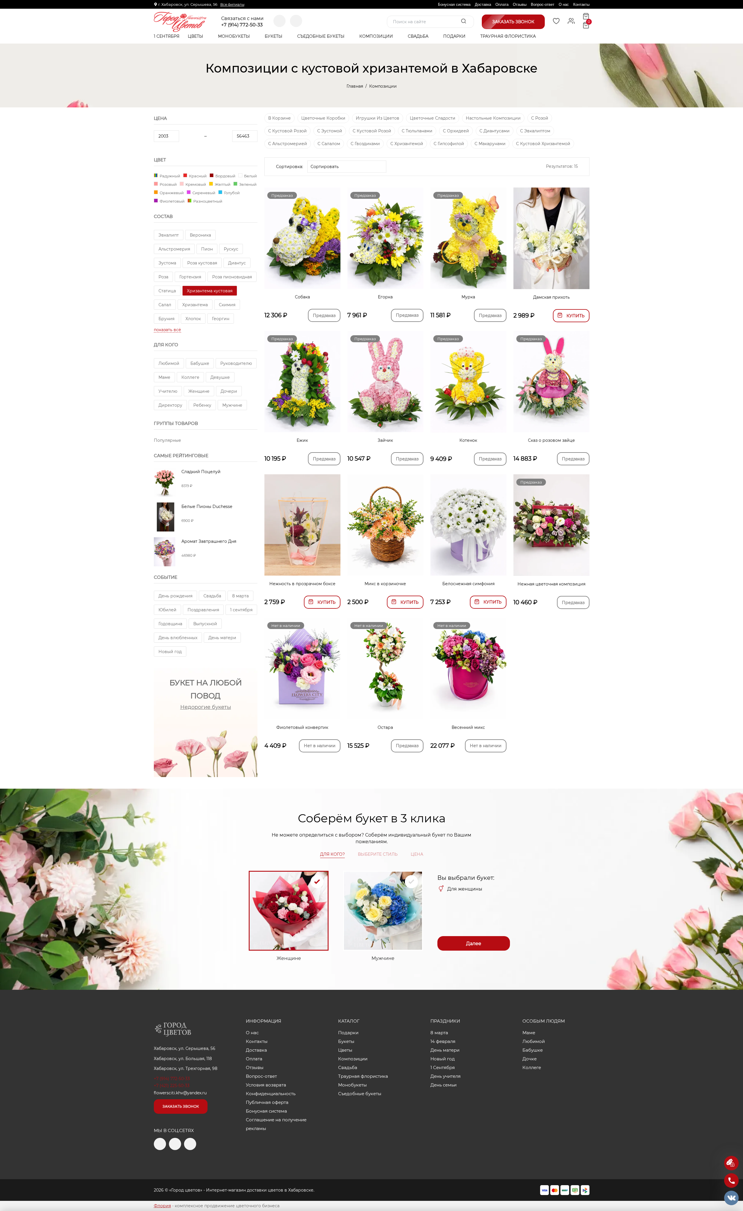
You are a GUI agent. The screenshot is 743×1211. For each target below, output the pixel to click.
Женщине (199, 391)
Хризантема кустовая (209, 290)
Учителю (167, 391)
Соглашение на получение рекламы (276, 1124)
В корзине (279, 118)
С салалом (329, 143)
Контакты (581, 4)
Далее (473, 943)
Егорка (385, 297)
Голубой (231, 192)
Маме (164, 377)
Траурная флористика (508, 36)
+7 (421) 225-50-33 (172, 1085)
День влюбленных (177, 637)
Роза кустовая (202, 263)
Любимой (168, 363)
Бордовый (224, 176)
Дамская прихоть (551, 297)
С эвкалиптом (535, 131)
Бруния (166, 318)
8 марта (240, 596)
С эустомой (329, 131)
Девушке (220, 377)
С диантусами (494, 131)
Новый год (170, 651)
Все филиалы (232, 4)
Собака (302, 297)
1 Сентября (166, 36)
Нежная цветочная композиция (551, 584)
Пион (207, 249)
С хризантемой (406, 143)
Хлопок (193, 318)
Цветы (196, 36)
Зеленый (247, 184)
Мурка (468, 297)
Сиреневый (203, 192)
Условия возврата (266, 1085)
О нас (564, 4)
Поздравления (203, 609)
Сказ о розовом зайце (551, 440)
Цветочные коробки (323, 118)
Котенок (468, 440)
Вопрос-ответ (542, 4)
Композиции (376, 36)
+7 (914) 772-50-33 (242, 25)
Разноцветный (207, 201)
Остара (385, 727)
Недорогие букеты (205, 707)
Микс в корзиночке (385, 583)
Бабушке (199, 363)
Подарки (455, 36)
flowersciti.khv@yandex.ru (180, 1092)
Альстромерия (174, 249)
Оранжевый (171, 192)
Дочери (229, 391)
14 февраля (442, 1041)
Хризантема (195, 304)
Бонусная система (454, 4)
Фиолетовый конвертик (302, 727)
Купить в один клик (551, 281)
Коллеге (190, 377)
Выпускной (205, 623)
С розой (539, 118)
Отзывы (519, 4)
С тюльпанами (417, 131)
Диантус (237, 263)
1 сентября (241, 609)
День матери (222, 637)
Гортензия (190, 277)
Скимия (227, 304)
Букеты (274, 36)
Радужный (169, 176)
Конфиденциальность (270, 1093)
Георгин (220, 318)
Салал (164, 304)
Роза (163, 277)
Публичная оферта (267, 1102)
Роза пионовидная (232, 277)
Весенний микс (468, 727)
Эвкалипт (168, 235)
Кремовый (195, 184)
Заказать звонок (181, 1106)
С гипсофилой (449, 143)
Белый (250, 176)
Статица (167, 290)
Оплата (501, 4)
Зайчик (385, 440)
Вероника (200, 235)
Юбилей (167, 609)
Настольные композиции (493, 118)
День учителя (445, 1076)
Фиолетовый (172, 201)
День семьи (443, 1085)
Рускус (231, 249)
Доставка (483, 4)
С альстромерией (287, 143)
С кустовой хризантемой (543, 143)
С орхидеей (456, 131)
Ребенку (202, 405)
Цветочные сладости (432, 118)
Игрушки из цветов (377, 118)
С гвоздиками (365, 143)
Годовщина (170, 623)
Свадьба (419, 36)
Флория (162, 1205)
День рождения (175, 596)
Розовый (168, 184)
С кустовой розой (287, 131)
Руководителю (236, 363)
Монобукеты (234, 36)
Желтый (222, 184)
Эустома (167, 263)
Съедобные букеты (321, 36)
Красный (197, 176)
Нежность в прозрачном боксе (302, 583)
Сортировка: (289, 167)
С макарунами (490, 143)
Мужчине (232, 405)
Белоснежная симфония (468, 583)
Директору (170, 405)
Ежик (302, 440)
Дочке (529, 1059)
